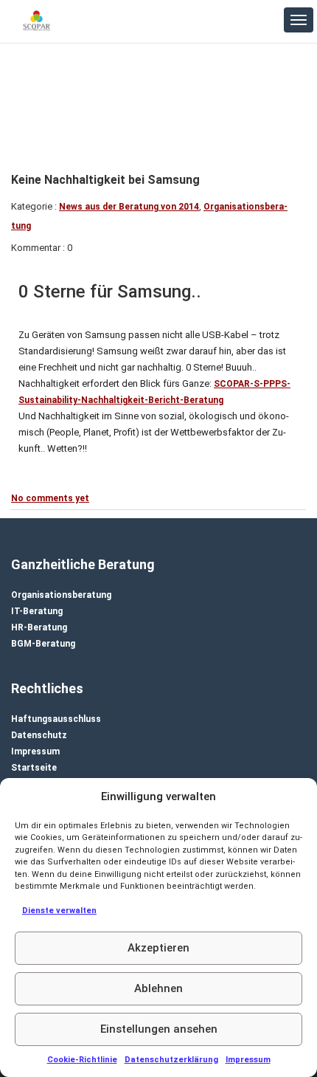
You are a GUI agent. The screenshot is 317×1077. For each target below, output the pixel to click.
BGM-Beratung (43, 644)
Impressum (248, 1059)
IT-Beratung (37, 611)
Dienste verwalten (59, 910)
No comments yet (50, 498)
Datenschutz (39, 735)
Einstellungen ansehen (158, 1029)
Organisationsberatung (61, 595)
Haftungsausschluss (56, 719)
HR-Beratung (39, 627)
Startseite (34, 768)
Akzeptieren (158, 947)
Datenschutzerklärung (171, 1059)
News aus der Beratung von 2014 (129, 207)
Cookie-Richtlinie (82, 1059)
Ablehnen (158, 988)
